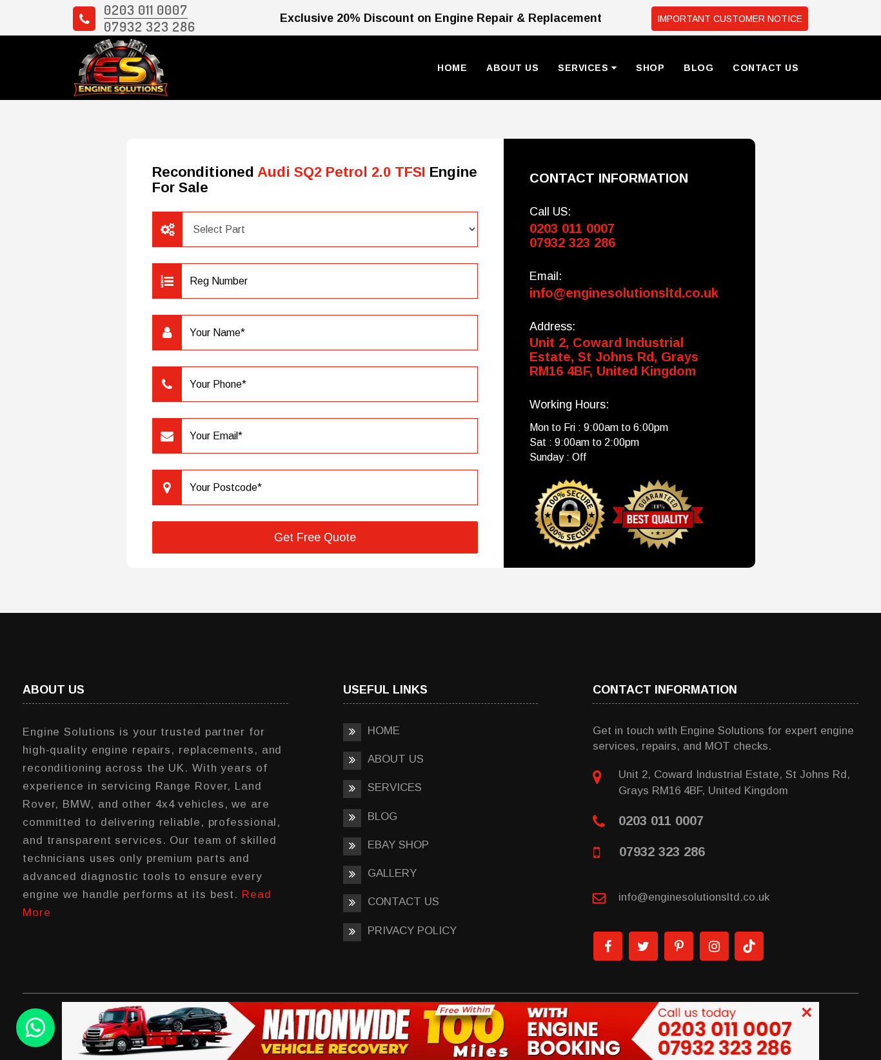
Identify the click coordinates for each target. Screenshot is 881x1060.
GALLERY (392, 873)
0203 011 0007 (146, 9)
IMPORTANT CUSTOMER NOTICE (729, 19)
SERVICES (395, 787)
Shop (650, 68)
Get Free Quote (315, 537)
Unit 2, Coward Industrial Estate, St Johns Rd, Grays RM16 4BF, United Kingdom (614, 356)
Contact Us (765, 68)
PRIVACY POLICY (412, 931)
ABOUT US (396, 759)
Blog (698, 68)
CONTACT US (403, 901)
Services (584, 68)
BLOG (382, 816)
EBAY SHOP (398, 845)
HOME (384, 731)
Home (452, 68)
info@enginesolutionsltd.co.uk (624, 293)
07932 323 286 (149, 26)
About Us (512, 68)
